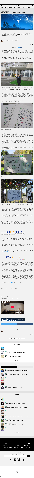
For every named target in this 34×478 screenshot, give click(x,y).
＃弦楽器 (30, 445)
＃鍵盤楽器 (5, 447)
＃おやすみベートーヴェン (10, 447)
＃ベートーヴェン (18, 445)
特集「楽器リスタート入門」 (9, 7)
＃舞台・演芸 (26, 445)
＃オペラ (26, 447)
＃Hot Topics (8, 445)
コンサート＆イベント (29, 7)
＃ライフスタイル (16, 447)
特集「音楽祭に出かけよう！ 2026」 (19, 7)
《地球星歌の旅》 (20, 34)
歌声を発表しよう (7, 251)
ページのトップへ (18, 463)
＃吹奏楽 (4, 445)
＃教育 (29, 447)
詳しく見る (30, 44)
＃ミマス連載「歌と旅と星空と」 (13, 338)
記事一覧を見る (16, 432)
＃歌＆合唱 (19, 338)
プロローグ (15, 34)
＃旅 (21, 338)
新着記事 (2, 7)
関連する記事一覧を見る (16, 360)
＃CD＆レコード (22, 447)
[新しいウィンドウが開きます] (10, 460)
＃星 (24, 338)
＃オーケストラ (12, 445)
